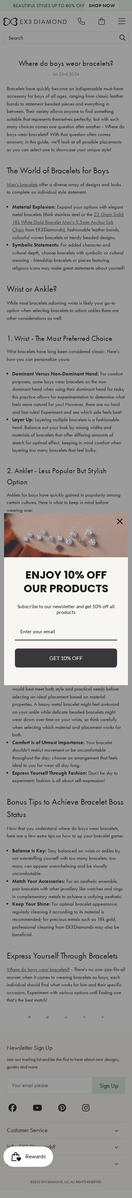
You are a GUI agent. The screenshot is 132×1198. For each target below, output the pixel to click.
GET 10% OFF (66, 658)
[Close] (120, 521)
